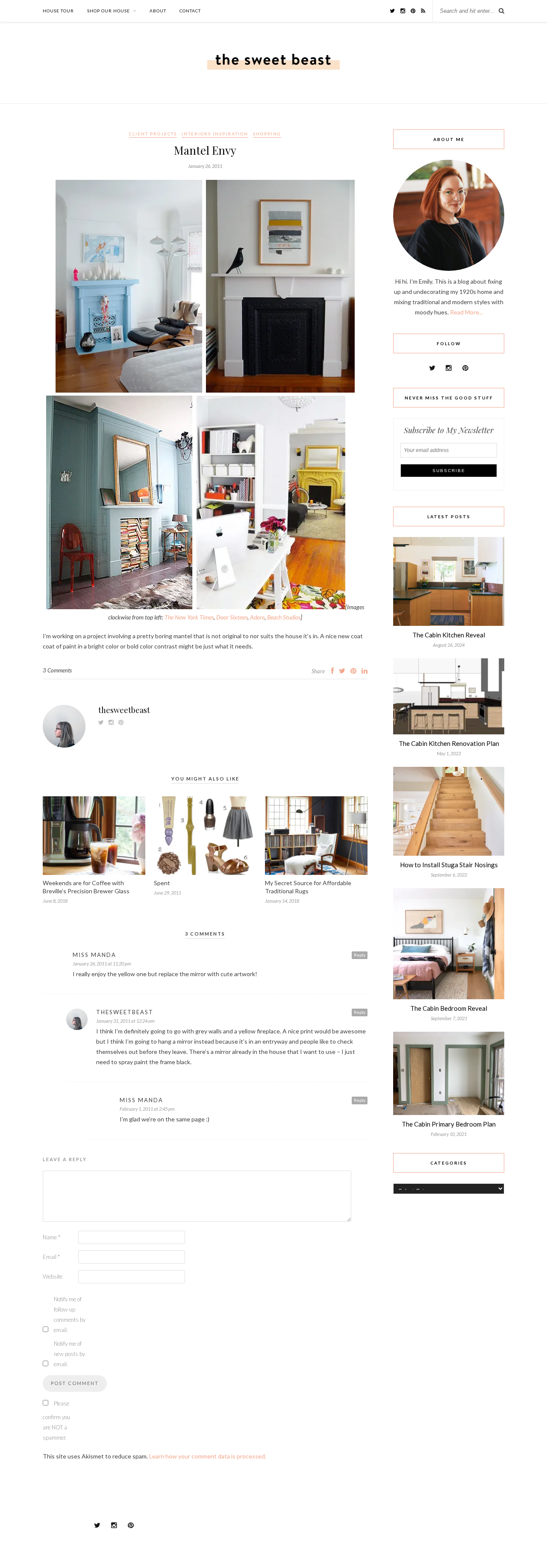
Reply (359, 954)
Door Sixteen (231, 617)
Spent (162, 882)
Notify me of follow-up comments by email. (69, 1314)
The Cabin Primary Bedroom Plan (449, 1124)
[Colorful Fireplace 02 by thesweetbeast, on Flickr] (195, 606)
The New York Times (189, 617)
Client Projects (153, 133)
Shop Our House (108, 10)
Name (51, 1237)
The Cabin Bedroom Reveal (448, 1008)
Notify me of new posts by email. (69, 1353)
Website (52, 1276)
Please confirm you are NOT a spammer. (56, 1420)
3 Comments (57, 670)
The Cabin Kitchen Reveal (448, 635)
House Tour (58, 10)
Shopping (267, 133)
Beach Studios (283, 617)
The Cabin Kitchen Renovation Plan (449, 743)
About (158, 10)
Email (51, 1256)
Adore (257, 617)
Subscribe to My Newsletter (449, 430)
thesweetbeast (124, 710)
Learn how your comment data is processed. (207, 1456)
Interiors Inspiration (215, 133)
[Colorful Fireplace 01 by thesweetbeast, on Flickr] (205, 390)
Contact (190, 10)
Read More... (466, 312)
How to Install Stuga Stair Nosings (449, 865)
